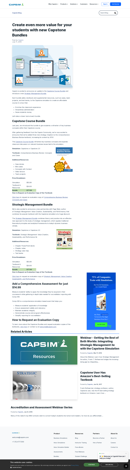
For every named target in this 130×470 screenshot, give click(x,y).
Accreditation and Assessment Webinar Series (42, 407)
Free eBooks (79, 447)
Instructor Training (81, 442)
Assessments (58, 452)
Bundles (56, 456)
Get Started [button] (115, 4)
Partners (96, 434)
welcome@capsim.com (48, 327)
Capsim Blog (17, 13)
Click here (15, 197)
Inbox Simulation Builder (61, 447)
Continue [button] (91, 464)
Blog (76, 438)
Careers (113, 442)
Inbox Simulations (59, 442)
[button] (53, 4)
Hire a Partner (97, 442)
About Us (114, 434)
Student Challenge (81, 456)
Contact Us (114, 447)
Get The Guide (101, 324)
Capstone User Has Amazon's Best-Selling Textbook (95, 376)
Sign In (105, 4)
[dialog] (65, 464)
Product (57, 434)
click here (23, 327)
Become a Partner (99, 438)
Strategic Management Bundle (35, 93)
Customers (83, 4)
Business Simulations (60, 438)
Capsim (20, 40)
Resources (79, 434)
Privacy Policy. (75, 465)
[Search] (115, 13)
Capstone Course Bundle (56, 91)
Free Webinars (79, 452)
